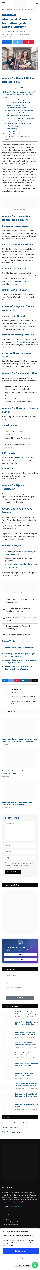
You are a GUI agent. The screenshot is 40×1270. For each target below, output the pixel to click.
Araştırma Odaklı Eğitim (15, 105)
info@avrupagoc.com (13, 1132)
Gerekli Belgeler (13, 126)
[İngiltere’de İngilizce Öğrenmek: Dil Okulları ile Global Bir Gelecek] (7, 1025)
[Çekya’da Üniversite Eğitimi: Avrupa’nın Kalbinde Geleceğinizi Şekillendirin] (7, 1076)
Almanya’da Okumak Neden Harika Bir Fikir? (19, 92)
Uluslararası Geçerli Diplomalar (18, 102)
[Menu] (3, 3)
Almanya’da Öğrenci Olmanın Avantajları (18, 110)
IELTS (15, 460)
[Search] (37, 3)
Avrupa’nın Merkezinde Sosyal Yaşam (20, 118)
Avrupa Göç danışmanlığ (26, 342)
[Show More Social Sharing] (36, 42)
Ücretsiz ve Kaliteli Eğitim (16, 100)
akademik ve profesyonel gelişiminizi (16, 281)
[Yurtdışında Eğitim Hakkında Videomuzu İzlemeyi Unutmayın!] (7, 1014)
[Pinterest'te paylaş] (28, 42)
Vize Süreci (11, 131)
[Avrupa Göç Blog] (20, 3)
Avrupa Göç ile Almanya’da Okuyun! (16, 136)
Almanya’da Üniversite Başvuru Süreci (17, 123)
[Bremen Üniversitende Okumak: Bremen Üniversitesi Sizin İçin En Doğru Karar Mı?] (7, 1097)
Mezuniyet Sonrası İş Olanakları (18, 115)
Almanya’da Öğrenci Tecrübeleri (15, 134)
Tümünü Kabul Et (21, 1251)
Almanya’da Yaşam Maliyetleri (14, 121)
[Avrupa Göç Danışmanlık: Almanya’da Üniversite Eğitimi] (20, 758)
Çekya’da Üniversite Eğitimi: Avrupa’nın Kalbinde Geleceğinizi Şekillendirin (25, 1075)
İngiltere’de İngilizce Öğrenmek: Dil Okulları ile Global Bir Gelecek (26, 1024)
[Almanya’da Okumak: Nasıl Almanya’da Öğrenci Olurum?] (20, 58)
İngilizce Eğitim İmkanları (16, 108)
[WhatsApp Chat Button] (35, 1265)
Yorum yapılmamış (26, 34)
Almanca (19, 457)
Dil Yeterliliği (11, 129)
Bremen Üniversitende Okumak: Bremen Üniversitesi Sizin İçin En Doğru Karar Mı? (26, 1096)
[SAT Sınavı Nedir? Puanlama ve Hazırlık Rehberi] (7, 1055)
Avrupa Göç (11, 31)
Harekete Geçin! (9, 139)
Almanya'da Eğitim (9, 14)
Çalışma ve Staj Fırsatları (16, 113)
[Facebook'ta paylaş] (7, 42)
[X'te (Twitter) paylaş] (18, 42)
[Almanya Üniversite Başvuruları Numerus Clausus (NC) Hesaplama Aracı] (20, 790)
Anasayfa (5, 9)
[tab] (20, 601)
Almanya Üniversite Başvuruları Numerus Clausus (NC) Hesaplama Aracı (26, 1065)
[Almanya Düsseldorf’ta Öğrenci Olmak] (7, 1107)
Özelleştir (21, 1258)
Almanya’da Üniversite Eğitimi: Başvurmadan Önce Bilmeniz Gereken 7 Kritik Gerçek (26, 1034)
